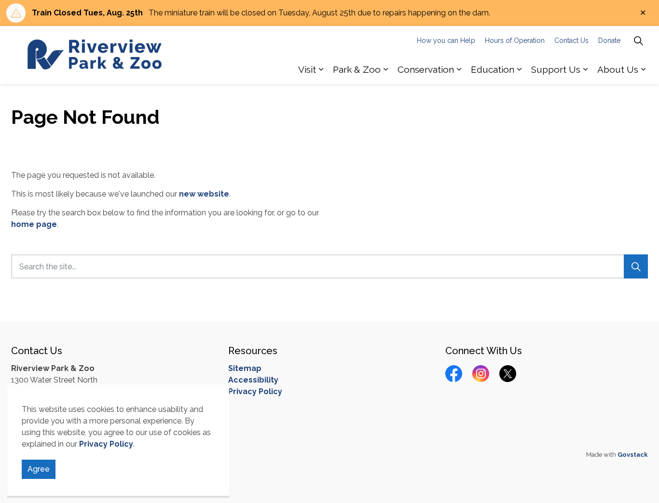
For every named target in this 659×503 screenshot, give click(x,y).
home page (34, 224)
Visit (307, 69)
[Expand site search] (638, 40)
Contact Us (571, 40)
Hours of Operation (515, 40)
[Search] (636, 266)
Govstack (633, 454)
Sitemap (244, 368)
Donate (609, 40)
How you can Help (446, 40)
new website (204, 194)
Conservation (426, 69)
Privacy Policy (106, 444)
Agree (38, 469)
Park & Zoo (357, 69)
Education (492, 69)
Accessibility (253, 379)
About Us (617, 69)
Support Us (555, 69)
